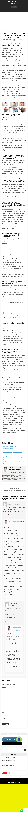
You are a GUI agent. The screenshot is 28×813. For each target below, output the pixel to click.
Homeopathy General (7, 765)
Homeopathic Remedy (7, 757)
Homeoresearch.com (14, 1)
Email (3, 712)
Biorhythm (13, 251)
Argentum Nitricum (7, 209)
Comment (5, 687)
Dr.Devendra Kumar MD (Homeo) (10, 39)
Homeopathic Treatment (8, 763)
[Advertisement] (14, 21)
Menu (15, 6)
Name (3, 707)
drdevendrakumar (15, 521)
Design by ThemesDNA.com (14, 782)
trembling (4, 222)
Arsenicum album (6, 169)
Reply (4, 517)
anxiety (14, 167)
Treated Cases (5, 768)
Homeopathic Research (7, 760)
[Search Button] (14, 10)
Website (4, 718)
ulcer (22, 50)
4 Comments (14, 40)
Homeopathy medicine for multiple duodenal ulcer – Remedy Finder (14, 35)
